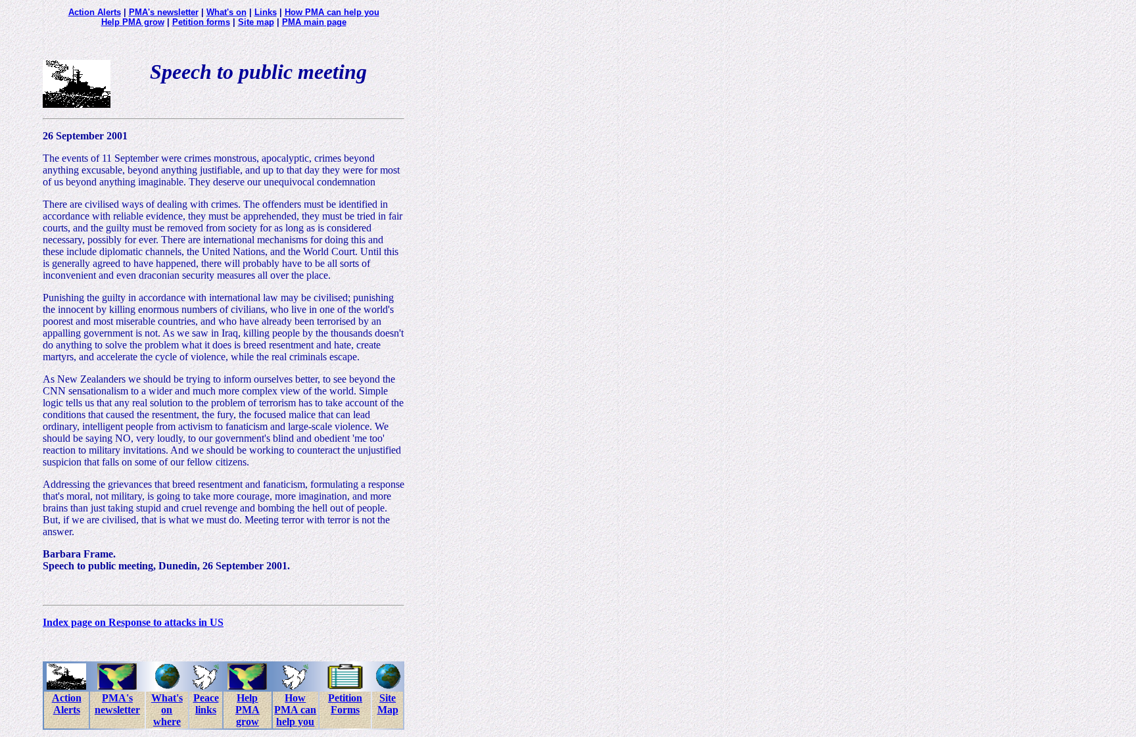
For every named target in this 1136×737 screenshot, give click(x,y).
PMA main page (314, 22)
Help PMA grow (132, 22)
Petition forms (201, 22)
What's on (226, 12)
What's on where (167, 709)
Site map (256, 22)
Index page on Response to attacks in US (133, 622)
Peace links (206, 703)
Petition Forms (345, 703)
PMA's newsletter (164, 12)
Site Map (387, 703)
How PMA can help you (332, 12)
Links (265, 12)
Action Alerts (94, 12)
